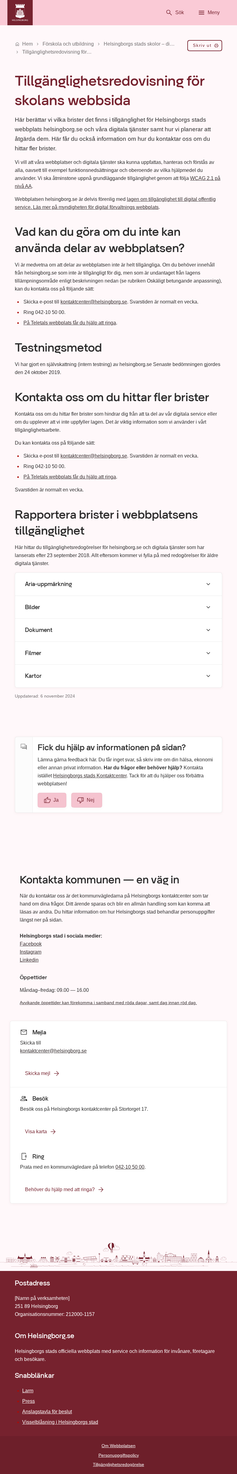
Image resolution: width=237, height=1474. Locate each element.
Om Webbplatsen (118, 1445)
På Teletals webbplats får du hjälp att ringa (69, 322)
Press (28, 1401)
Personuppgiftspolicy (118, 1455)
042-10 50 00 (129, 1167)
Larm (27, 1390)
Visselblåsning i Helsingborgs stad (60, 1422)
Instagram (30, 952)
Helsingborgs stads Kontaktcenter (90, 775)
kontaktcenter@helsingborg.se (93, 301)
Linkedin (29, 960)
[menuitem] (204, 47)
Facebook (31, 944)
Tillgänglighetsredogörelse (118, 1464)
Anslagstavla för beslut (47, 1411)
